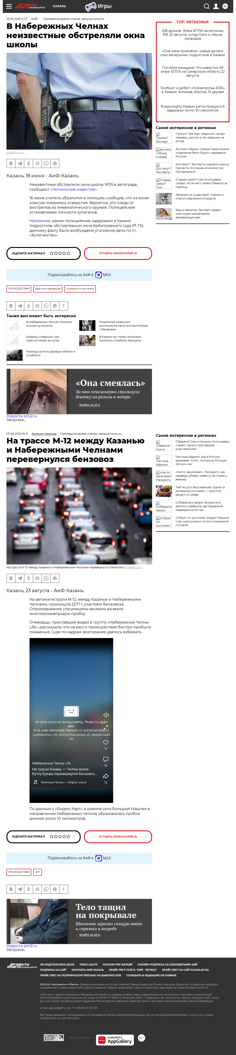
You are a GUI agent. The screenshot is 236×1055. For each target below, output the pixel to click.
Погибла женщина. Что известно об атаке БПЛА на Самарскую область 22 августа (193, 72)
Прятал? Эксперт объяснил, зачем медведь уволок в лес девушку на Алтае (200, 137)
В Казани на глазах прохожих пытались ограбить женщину (120, 338)
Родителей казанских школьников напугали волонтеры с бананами (123, 325)
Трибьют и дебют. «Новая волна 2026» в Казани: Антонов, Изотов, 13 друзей (192, 90)
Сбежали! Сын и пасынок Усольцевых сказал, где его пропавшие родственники (203, 445)
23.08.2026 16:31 (17, 433)
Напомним (40, 221)
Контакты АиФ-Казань (88, 969)
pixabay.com (15, 152)
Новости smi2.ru (21, 416)
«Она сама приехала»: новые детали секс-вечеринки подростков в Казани (192, 53)
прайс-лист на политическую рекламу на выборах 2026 (80, 975)
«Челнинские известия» (73, 189)
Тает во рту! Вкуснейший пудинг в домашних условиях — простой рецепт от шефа (200, 490)
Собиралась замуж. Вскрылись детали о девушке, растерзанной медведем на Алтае (199, 506)
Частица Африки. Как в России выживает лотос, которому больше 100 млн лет (201, 460)
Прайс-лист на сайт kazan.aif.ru (185, 969)
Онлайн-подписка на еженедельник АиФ (168, 964)
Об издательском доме (57, 964)
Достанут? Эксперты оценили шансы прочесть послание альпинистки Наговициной (202, 168)
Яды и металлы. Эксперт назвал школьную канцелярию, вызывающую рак (198, 213)
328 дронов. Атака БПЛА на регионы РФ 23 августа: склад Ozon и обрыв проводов (193, 35)
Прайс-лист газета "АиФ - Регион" (133, 969)
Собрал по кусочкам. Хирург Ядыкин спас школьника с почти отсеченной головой (202, 521)
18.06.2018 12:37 (16, 19)
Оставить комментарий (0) (118, 253)
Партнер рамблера (80, 1037)
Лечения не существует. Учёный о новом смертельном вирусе (200, 196)
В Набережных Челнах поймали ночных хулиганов (49, 323)
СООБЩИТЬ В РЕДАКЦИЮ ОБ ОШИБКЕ (151, 975)
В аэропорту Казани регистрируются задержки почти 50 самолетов (192, 108)
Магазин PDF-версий (117, 964)
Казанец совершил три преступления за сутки (42, 338)
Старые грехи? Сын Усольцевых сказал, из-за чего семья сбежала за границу (201, 183)
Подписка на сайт (53, 969)
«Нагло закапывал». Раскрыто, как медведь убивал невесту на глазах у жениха (201, 475)
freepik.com (133, 567)
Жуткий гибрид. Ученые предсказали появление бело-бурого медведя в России (202, 152)
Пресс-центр (88, 964)
